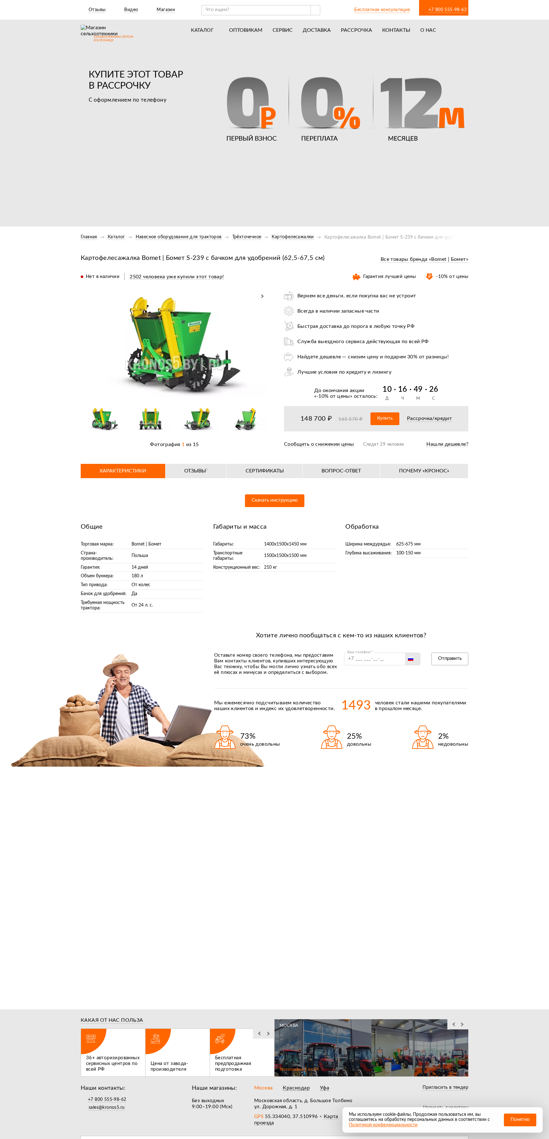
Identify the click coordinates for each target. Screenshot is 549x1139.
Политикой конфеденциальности (383, 1125)
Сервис (283, 30)
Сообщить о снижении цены (319, 444)
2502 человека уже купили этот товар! (177, 276)
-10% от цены (333, 396)
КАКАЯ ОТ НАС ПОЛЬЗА (112, 1020)
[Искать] (315, 10)
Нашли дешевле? (447, 444)
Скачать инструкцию (275, 500)
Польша (140, 555)
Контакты (396, 30)
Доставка (317, 30)
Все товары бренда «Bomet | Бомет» (424, 259)
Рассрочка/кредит (429, 418)
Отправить (450, 658)
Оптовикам (245, 30)
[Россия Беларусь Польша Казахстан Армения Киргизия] (412, 659)
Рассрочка (356, 30)
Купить (385, 418)
